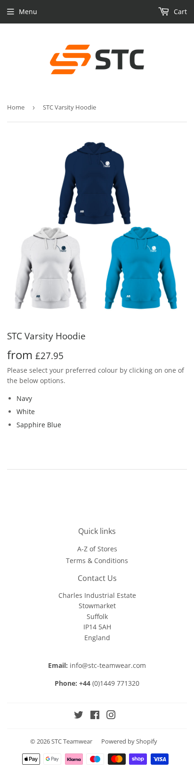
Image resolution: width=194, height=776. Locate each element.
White (25, 411)
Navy (24, 398)
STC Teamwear (71, 741)
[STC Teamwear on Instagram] (111, 716)
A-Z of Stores (97, 548)
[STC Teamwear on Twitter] (78, 716)
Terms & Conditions (97, 560)
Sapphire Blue (38, 424)
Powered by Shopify (129, 741)
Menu (28, 11)
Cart (179, 11)
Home (15, 107)
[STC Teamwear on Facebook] (95, 716)
